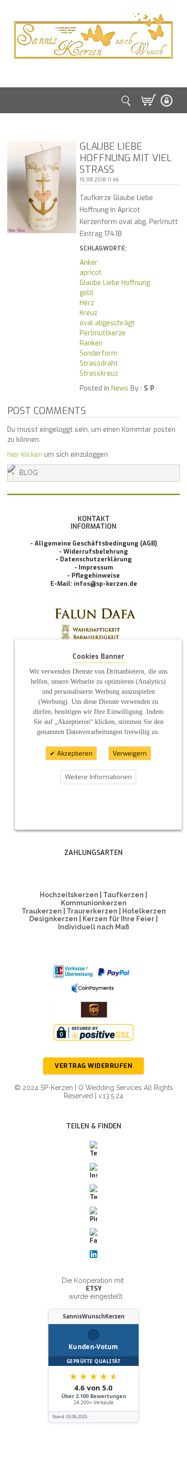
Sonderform (98, 353)
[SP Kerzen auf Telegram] (93, 1149)
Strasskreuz (99, 373)
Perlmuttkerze (103, 333)
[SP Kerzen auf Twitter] (93, 1193)
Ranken (91, 343)
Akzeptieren (74, 753)
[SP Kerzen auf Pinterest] (93, 1215)
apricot (91, 272)
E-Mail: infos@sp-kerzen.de (93, 584)
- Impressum (93, 567)
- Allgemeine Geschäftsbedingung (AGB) (93, 543)
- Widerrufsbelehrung (93, 551)
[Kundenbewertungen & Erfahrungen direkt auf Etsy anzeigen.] (93, 1366)
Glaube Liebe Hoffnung (115, 282)
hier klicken (24, 454)
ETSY (94, 1288)
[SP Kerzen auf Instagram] (93, 1171)
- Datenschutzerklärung (94, 559)
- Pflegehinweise (93, 575)
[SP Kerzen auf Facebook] (93, 1236)
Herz (87, 303)
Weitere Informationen (98, 777)
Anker (89, 262)
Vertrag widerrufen (93, 1066)
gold (86, 292)
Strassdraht (99, 363)
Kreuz (88, 313)
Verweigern (130, 753)
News (120, 388)
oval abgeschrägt (107, 323)
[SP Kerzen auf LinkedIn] (93, 1254)
